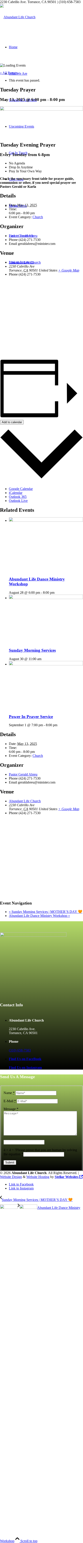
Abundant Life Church (25, 262)
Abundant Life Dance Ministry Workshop (39, 916)
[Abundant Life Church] (17, 17)
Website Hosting (37, 1177)
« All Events (8, 73)
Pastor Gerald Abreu (23, 236)
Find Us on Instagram (25, 1067)
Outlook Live (18, 501)
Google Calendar (21, 489)
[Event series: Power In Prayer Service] (59, 725)
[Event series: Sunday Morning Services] (43, 659)
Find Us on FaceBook (25, 1059)
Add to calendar (12, 422)
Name (9, 1093)
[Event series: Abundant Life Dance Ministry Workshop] (56, 592)
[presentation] (46, 520)
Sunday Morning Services (32, 650)
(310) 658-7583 (20, 1050)
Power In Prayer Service (31, 716)
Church (38, 217)
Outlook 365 (18, 497)
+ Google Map (68, 270)
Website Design (11, 1177)
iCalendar (15, 493)
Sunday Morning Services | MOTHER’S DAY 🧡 (45, 912)
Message (11, 1109)
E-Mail (10, 1101)
